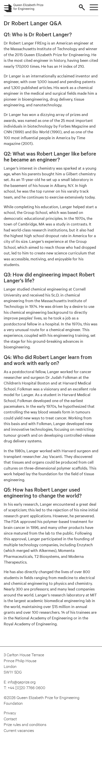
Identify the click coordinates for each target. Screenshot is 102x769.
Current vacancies (19, 730)
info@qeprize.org (22, 681)
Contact (10, 718)
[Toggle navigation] (94, 7)
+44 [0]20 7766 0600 (26, 687)
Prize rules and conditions (25, 724)
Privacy (10, 712)
